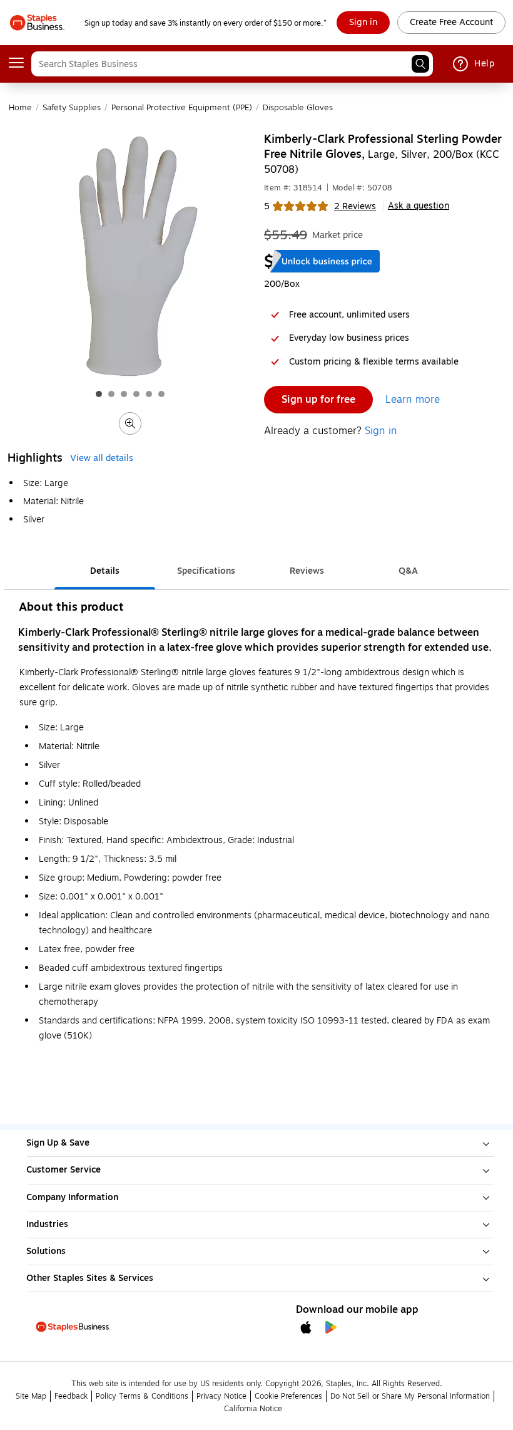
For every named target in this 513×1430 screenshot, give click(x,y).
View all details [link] (101, 458)
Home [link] (20, 107)
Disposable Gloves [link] (298, 107)
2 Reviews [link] (355, 206)
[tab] (105, 572)
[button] (420, 64)
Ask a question (418, 206)
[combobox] (232, 63)
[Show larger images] (130, 423)
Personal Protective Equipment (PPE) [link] (181, 107)
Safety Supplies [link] (72, 107)
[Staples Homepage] (37, 22)
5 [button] (267, 206)
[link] (363, 22)
